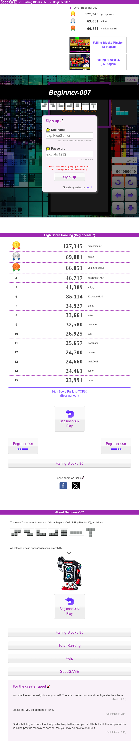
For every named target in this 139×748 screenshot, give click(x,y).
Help (69, 658)
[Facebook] (63, 486)
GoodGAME (69, 671)
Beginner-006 (23, 443)
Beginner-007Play (69, 423)
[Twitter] (76, 486)
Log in (89, 187)
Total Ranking (69, 645)
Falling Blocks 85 (35, 2)
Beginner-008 (116, 443)
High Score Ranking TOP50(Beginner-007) (69, 393)
